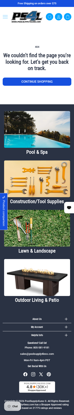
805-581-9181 (41, 347)
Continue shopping (37, 81)
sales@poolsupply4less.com (37, 353)
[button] (5, 17)
